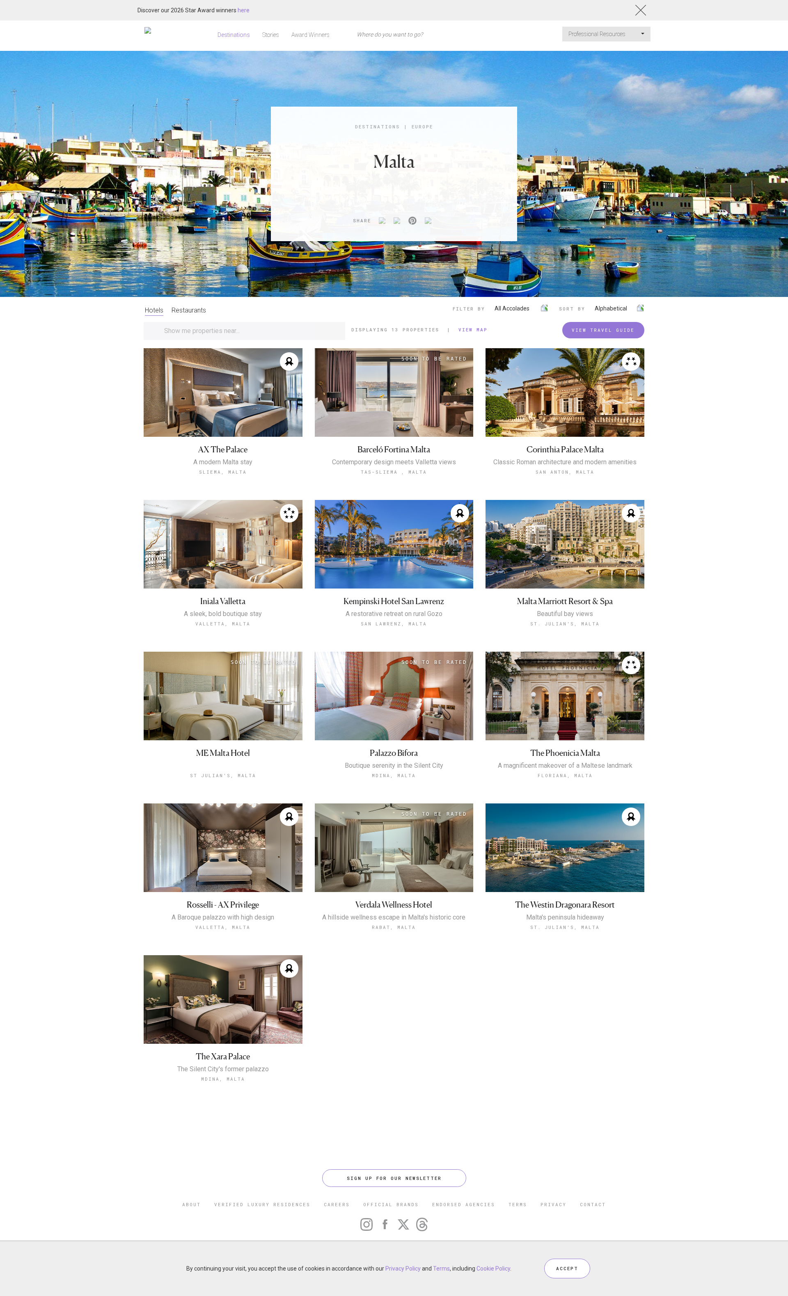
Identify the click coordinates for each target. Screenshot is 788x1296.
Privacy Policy (403, 1268)
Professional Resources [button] (597, 34)
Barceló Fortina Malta (393, 449)
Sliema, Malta (223, 472)
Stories (270, 35)
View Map (473, 329)
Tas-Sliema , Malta (394, 472)
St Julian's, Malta (223, 775)
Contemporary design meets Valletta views (394, 462)
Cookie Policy (493, 1268)
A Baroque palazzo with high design (223, 917)
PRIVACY (553, 1204)
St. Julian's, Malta (565, 624)
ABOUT (191, 1204)
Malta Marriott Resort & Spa (565, 601)
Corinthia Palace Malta (565, 449)
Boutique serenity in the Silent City (394, 765)
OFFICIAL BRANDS (391, 1204)
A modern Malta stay (222, 462)
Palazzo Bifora (394, 753)
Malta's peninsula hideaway (565, 917)
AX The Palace (222, 449)
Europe (422, 126)
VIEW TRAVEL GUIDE (603, 330)
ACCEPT (567, 1268)
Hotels (154, 310)
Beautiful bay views (565, 614)
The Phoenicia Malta (565, 753)
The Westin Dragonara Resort (565, 905)
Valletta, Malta (222, 624)
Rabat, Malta (394, 927)
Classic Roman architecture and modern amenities (565, 462)
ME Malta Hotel (223, 753)
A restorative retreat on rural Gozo (394, 614)
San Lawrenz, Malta (394, 624)
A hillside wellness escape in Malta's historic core (393, 917)
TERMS (518, 1204)
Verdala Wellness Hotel (393, 905)
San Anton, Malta (565, 472)
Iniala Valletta (222, 601)
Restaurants (189, 310)
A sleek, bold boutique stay (223, 614)
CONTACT (593, 1204)
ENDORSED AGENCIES (463, 1204)
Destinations (234, 35)
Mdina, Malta (394, 775)
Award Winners (310, 35)
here (244, 10)
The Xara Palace (223, 1056)
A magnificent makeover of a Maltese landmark (565, 765)
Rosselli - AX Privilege (223, 905)
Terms (441, 1268)
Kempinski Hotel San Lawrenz (394, 601)
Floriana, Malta (565, 775)
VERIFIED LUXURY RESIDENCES (262, 1204)
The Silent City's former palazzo (223, 1069)
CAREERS (337, 1204)
